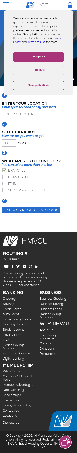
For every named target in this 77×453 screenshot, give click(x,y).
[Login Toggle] (70, 5)
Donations (47, 349)
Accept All (38, 57)
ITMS (12, 184)
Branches (17, 170)
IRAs (6, 340)
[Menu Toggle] (6, 5)
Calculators (11, 400)
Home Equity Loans (17, 319)
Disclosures (11, 423)
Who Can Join (13, 371)
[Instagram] (30, 266)
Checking (9, 299)
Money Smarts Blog (17, 405)
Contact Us (11, 411)
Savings (8, 304)
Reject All (39, 70)
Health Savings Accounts (50, 315)
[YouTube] (24, 266)
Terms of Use (36, 42)
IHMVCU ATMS (19, 177)
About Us (46, 330)
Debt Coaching (13, 390)
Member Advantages (18, 385)
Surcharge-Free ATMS (27, 190)
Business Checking (53, 299)
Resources (47, 354)
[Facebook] (12, 266)
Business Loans (51, 309)
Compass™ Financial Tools (17, 378)
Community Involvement (49, 336)
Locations (10, 416)
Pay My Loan (12, 335)
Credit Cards (12, 309)
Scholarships (12, 395)
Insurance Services (16, 353)
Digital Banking (13, 359)
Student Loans (13, 330)
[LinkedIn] (36, 266)
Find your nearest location (29, 210)
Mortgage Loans (14, 324)
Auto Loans (11, 314)
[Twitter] (18, 266)
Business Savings (52, 304)
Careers (45, 343)
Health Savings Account (13, 346)
